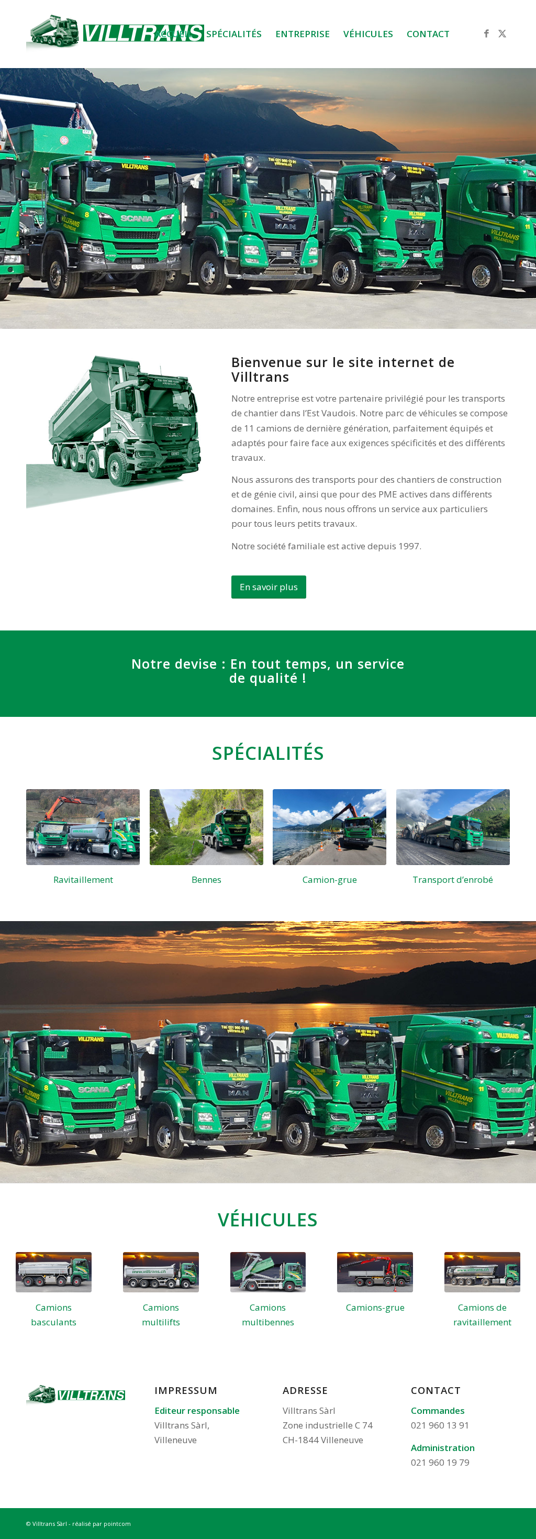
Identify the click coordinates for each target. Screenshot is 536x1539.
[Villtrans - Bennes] (206, 827)
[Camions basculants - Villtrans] (54, 1272)
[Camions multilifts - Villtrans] (161, 1272)
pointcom (117, 1523)
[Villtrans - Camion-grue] (329, 827)
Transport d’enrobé (452, 879)
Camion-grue (330, 879)
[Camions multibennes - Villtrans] (268, 1272)
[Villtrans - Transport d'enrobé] (453, 827)
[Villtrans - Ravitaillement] (83, 827)
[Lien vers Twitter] (502, 33)
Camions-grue (375, 1307)
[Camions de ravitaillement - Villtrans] (482, 1272)
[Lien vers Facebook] (486, 33)
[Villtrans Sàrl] (115, 34)
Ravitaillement (83, 879)
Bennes (206, 879)
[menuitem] (173, 34)
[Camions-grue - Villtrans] (375, 1272)
